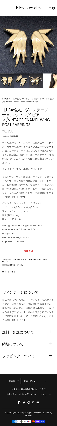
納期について (13, 344)
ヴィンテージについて (20, 292)
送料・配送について (18, 332)
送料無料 (14, 136)
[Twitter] (24, 402)
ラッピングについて (18, 356)
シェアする (10, 271)
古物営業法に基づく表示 (17, 394)
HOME (17, 259)
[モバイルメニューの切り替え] (5, 8)
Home (5, 98)
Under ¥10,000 (34, 259)
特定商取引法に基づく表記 (33, 389)
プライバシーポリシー (40, 394)
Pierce (24, 259)
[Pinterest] (33, 402)
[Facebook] (19, 402)
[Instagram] (28, 402)
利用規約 (15, 389)
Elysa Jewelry (16, 264)
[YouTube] (38, 402)
